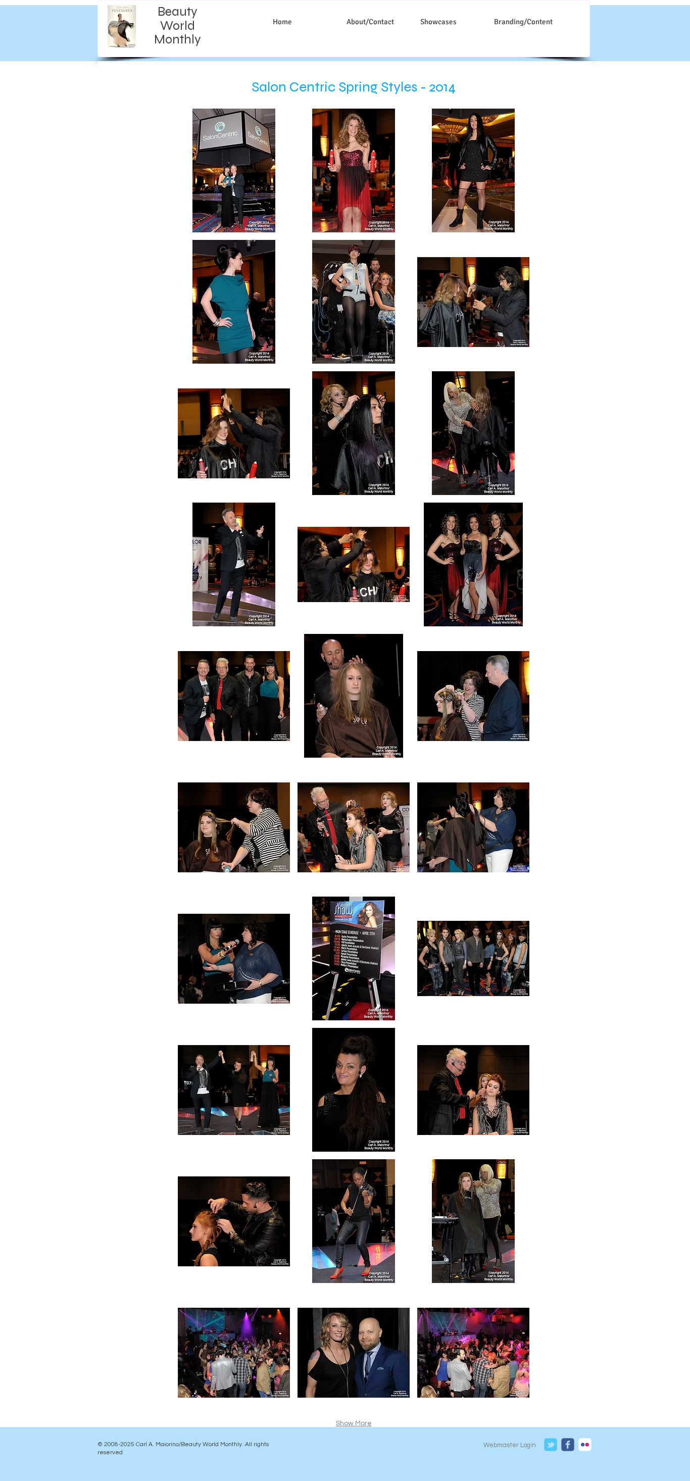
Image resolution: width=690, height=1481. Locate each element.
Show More (354, 1423)
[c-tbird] (550, 1444)
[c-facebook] (567, 1444)
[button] (234, 170)
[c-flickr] (585, 1444)
